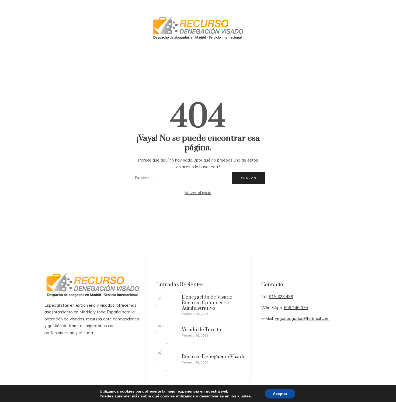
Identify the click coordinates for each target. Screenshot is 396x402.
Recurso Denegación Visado (214, 357)
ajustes (244, 396)
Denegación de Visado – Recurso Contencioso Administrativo (209, 302)
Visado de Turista (201, 330)
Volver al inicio (198, 192)
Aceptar (280, 393)
